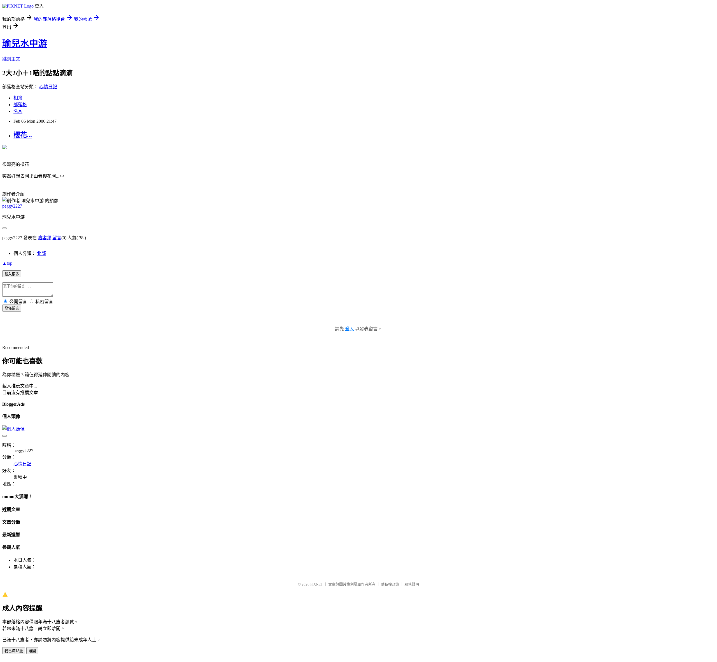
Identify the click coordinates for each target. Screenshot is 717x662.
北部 (41, 253)
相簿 (17, 98)
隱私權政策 (390, 584)
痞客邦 (44, 237)
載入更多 (11, 274)
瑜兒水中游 (24, 43)
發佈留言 (11, 308)
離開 (32, 651)
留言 (56, 237)
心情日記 (48, 86)
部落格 (20, 104)
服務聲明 (411, 584)
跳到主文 (11, 59)
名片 (17, 111)
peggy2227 (12, 206)
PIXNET (316, 584)
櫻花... (22, 135)
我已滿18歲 (13, 651)
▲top (7, 263)
